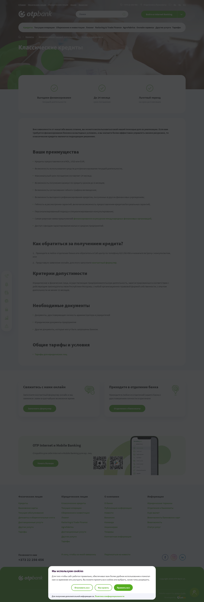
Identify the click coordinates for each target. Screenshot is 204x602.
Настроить (103, 587)
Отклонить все (82, 587)
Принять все (123, 587)
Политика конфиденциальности (109, 596)
